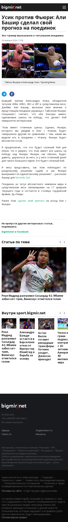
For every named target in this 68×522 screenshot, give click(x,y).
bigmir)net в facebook (15, 231)
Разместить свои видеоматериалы (45, 480)
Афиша (5, 430)
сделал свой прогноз (31, 200)
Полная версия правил (14, 517)
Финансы (41, 434)
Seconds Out (22, 177)
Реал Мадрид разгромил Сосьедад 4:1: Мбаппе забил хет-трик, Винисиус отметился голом (32, 297)
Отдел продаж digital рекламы (40, 490)
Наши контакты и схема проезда (20, 477)
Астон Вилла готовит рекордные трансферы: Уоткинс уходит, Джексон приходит (46, 346)
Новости (6, 434)
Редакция (47, 477)
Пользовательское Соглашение (22, 483)
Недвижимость (44, 430)
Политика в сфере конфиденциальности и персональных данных (33, 485)
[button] (60, 242)
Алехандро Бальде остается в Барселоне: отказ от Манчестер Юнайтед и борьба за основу (27, 345)
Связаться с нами (11, 480)
